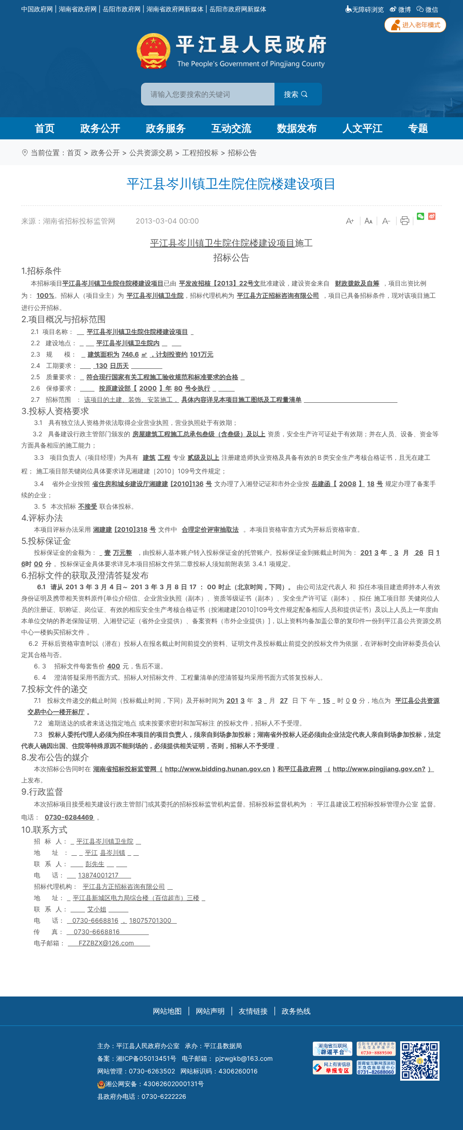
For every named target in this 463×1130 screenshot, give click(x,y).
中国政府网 (37, 9)
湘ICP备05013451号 (146, 1058)
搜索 (292, 94)
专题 (418, 128)
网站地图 (167, 1011)
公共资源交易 (151, 152)
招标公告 (242, 152)
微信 (432, 9)
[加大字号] (350, 221)
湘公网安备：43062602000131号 (154, 1083)
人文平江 (363, 128)
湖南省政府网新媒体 (174, 9)
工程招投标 (200, 152)
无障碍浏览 (368, 9)
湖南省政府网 (78, 9)
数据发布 (297, 128)
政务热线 (296, 1011)
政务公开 (100, 128)
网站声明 (210, 1011)
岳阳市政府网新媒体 (237, 9)
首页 (45, 128)
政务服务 (166, 128)
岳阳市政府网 (122, 9)
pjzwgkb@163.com (244, 1058)
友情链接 (253, 1011)
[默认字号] (368, 221)
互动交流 (231, 128)
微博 (405, 9)
